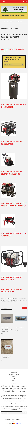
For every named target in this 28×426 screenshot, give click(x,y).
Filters (24, 308)
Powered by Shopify (13, 420)
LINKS (14, 378)
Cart (26, 1)
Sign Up (24, 412)
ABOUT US (14, 376)
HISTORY (14, 380)
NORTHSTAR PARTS (10, 21)
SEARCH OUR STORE (14, 374)
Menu (4, 1)
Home (2, 21)
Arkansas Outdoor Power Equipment (15, 419)
